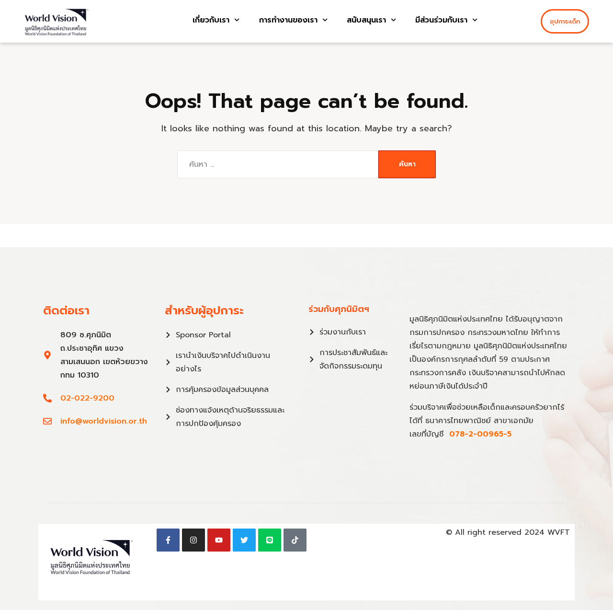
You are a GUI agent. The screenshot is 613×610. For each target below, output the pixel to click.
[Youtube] (218, 540)
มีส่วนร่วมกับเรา (441, 20)
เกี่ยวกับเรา (211, 20)
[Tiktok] (295, 540)
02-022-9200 (87, 398)
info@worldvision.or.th (103, 421)
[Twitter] (244, 540)
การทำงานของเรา (288, 20)
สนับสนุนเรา (366, 20)
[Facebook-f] (168, 540)
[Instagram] (193, 540)
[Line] (269, 540)
